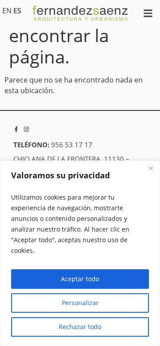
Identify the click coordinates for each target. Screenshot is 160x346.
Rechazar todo (80, 326)
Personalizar (80, 303)
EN (7, 11)
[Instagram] (26, 129)
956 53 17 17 (71, 144)
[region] (80, 253)
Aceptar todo (80, 279)
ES (17, 11)
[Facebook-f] (16, 129)
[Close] (150, 168)
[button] (148, 13)
